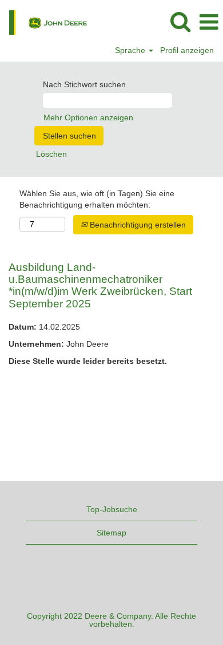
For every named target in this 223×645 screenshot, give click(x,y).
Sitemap (111, 532)
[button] (208, 22)
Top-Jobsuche (111, 509)
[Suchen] (180, 21)
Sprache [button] (131, 50)
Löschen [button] (51, 154)
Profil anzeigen (187, 50)
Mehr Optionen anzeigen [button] (88, 117)
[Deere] (43, 22)
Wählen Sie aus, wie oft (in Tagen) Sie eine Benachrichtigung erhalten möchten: (96, 199)
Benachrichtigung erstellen (136, 224)
